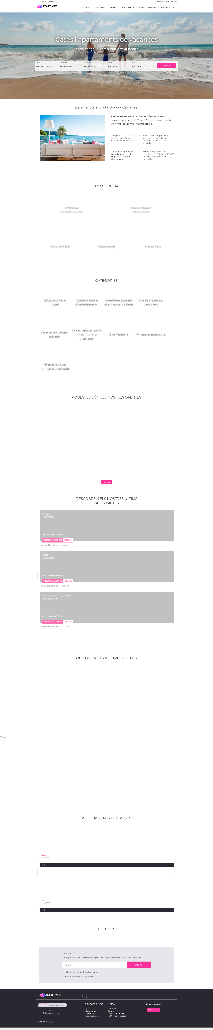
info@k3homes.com (50, 1013)
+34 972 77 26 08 (49, 1011)
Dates (38, 63)
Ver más (106, 482)
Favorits (174, 2)
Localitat (63, 63)
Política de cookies (116, 1013)
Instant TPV (153, 1010)
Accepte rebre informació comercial (79, 976)
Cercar (166, 65)
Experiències (153, 8)
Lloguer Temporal (127, 8)
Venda (142, 8)
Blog (174, 8)
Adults (110, 63)
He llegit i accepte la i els (81, 972)
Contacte (165, 8)
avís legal (85, 972)
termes (95, 972)
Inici (88, 8)
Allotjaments (99, 8)
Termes (111, 1011)
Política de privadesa (117, 1016)
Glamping (112, 8)
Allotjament (88, 63)
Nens (133, 63)
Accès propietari (163, 2)
